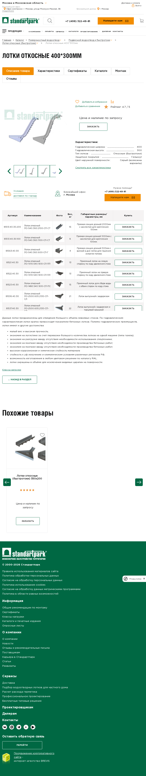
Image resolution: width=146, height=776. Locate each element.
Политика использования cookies (23, 585)
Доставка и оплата (130, 3)
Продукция (15, 31)
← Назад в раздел (19, 380)
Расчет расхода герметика (19, 692)
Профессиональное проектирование (26, 696)
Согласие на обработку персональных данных (32, 580)
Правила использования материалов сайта (30, 571)
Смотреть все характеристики (93, 168)
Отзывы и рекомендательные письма (26, 648)
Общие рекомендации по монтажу (24, 608)
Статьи (6, 661)
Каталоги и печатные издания (21, 621)
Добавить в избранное (94, 102)
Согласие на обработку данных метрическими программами (41, 589)
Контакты (118, 31)
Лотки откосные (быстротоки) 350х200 (27, 477)
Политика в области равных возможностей (30, 594)
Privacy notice (135, 579)
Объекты (49, 31)
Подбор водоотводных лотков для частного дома (35, 688)
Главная (6, 40)
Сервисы (60, 31)
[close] (144, 578)
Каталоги (74, 31)
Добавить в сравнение (87, 106)
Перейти (22, 745)
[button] (27, 450)
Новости (7, 644)
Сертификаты (11, 612)
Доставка (8, 683)
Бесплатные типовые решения (21, 701)
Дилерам (106, 31)
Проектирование (89, 31)
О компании (34, 31)
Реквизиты (9, 666)
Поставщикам (11, 653)
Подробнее (8, 11)
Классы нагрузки (11, 370)
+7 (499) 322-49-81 (77, 21)
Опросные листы (13, 626)
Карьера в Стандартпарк (18, 657)
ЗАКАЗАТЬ (93, 127)
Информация (12, 601)
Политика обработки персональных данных (30, 576)
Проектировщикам (17, 707)
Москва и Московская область (23, 3)
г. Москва (104, 9)
